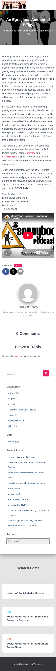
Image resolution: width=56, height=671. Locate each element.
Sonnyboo (30, 153)
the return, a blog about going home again (27, 483)
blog (18, 265)
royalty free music (16, 421)
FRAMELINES (9, 156)
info (9, 404)
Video (10, 426)
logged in (18, 356)
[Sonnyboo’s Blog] (15, 5)
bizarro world (14, 494)
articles (11, 393)
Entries (13, 441)
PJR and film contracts (18, 499)
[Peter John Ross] (28, 293)
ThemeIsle (38, 664)
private (11, 415)
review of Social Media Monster (22, 457)
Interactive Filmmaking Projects (22, 410)
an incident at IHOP (17, 505)
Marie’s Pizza (14, 488)
